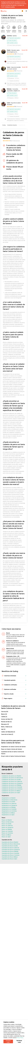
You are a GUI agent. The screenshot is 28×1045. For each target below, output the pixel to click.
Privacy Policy (20, 1037)
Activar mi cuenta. (10, 7)
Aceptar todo (8, 1041)
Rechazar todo (19, 1041)
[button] (14, 676)
